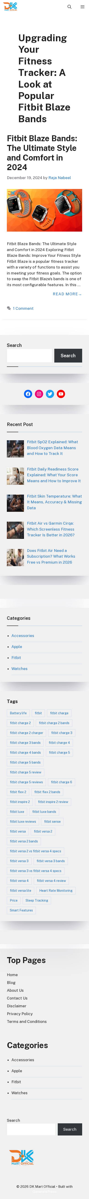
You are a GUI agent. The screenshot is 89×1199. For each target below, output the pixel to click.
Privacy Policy (20, 1013)
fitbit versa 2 (43, 831)
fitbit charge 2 (20, 723)
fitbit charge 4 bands (25, 752)
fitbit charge (59, 713)
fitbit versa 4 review (51, 881)
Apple (16, 646)
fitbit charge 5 (59, 752)
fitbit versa (18, 831)
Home (12, 974)
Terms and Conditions (27, 1021)
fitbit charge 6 (61, 782)
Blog (11, 982)
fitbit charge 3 (61, 733)
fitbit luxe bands (44, 812)
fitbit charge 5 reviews (26, 782)
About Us (15, 990)
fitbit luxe (17, 812)
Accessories (22, 635)
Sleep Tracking (37, 900)
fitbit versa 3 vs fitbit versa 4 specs (35, 871)
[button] (69, 7)
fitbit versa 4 (19, 881)
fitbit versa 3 (19, 861)
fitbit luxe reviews (23, 821)
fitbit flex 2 (18, 792)
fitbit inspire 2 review (53, 802)
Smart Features (21, 910)
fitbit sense (52, 821)
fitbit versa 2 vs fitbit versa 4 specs (35, 851)
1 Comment (23, 308)
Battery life (18, 713)
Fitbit (16, 657)
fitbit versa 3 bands (51, 861)
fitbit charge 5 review (25, 772)
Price (14, 900)
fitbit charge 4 (59, 743)
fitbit (38, 713)
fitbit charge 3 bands (25, 743)
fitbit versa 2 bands (24, 841)
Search (14, 345)
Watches (19, 668)
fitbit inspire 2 (20, 802)
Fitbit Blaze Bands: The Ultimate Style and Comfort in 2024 (42, 153)
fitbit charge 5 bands (25, 762)
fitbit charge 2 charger (26, 733)
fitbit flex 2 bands (47, 792)
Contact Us (17, 998)
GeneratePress (44, 1191)
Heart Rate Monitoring (56, 890)
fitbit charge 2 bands (54, 723)
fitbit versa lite (20, 890)
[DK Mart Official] (10, 7)
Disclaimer (16, 1006)
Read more (65, 294)
